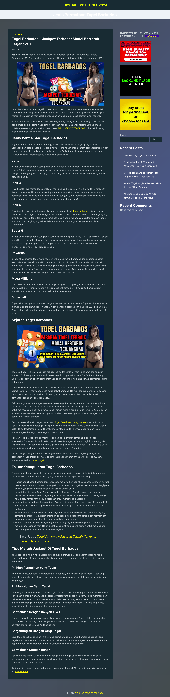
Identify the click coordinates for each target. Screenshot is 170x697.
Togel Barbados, (81, 211)
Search (123, 135)
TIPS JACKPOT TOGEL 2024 (89, 693)
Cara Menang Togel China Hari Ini (140, 155)
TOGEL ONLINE (17, 34)
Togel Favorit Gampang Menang (71, 422)
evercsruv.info (21, 671)
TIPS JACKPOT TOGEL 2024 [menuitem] (72, 128)
